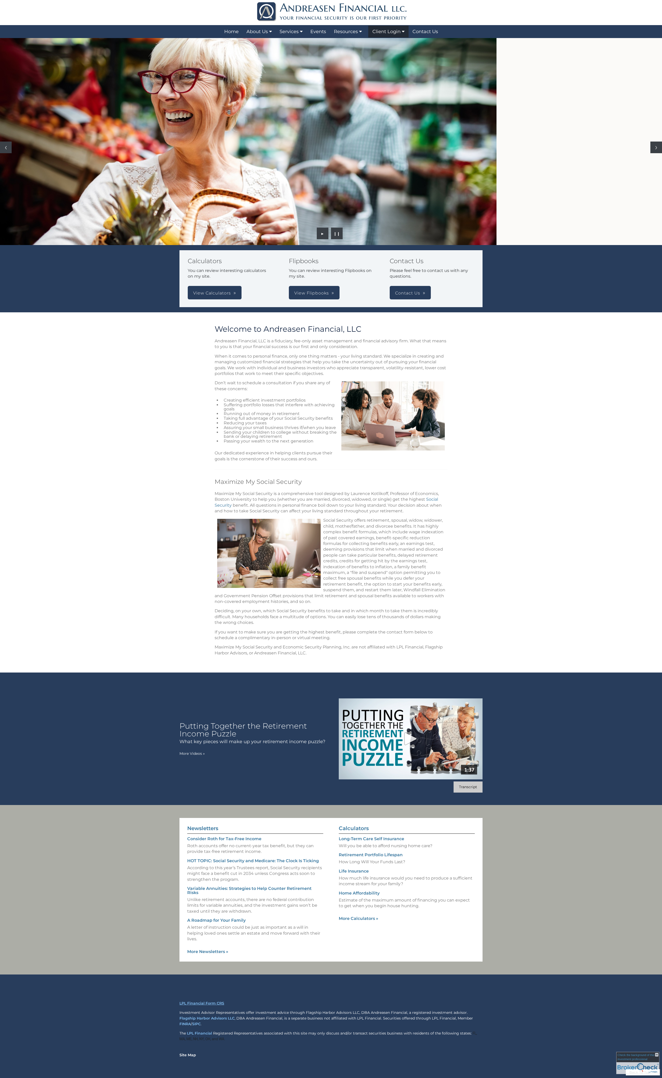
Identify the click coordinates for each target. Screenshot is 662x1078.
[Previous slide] (6, 147)
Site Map (187, 1055)
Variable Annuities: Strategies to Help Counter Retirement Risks (249, 890)
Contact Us (425, 31)
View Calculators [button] (212, 293)
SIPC (196, 1024)
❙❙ (337, 233)
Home (231, 31)
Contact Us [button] (407, 293)
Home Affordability (359, 893)
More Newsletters (207, 951)
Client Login (386, 31)
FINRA (185, 1024)
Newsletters (202, 828)
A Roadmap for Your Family (216, 920)
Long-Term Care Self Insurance (371, 838)
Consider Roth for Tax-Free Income (224, 838)
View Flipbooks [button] (311, 293)
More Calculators (358, 918)
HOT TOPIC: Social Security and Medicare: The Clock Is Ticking (253, 860)
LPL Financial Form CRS (201, 1003)
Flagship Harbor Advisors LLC (207, 1018)
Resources (346, 31)
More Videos (192, 753)
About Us (257, 31)
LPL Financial (199, 1033)
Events (318, 31)
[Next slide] (656, 147)
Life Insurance (354, 871)
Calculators (354, 828)
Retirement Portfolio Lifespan (371, 854)
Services (289, 31)
